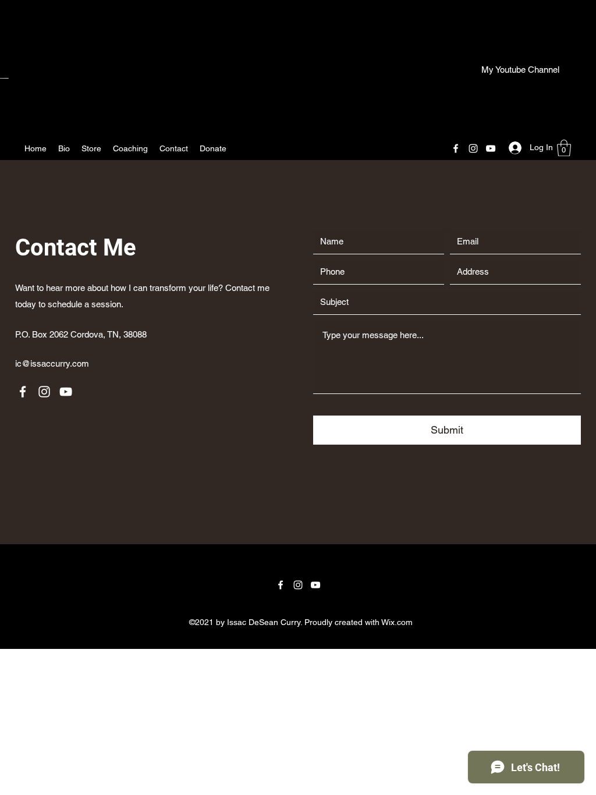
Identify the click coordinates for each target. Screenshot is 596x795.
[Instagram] (473, 148)
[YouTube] (490, 148)
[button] (564, 148)
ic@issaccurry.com (52, 363)
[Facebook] (456, 148)
